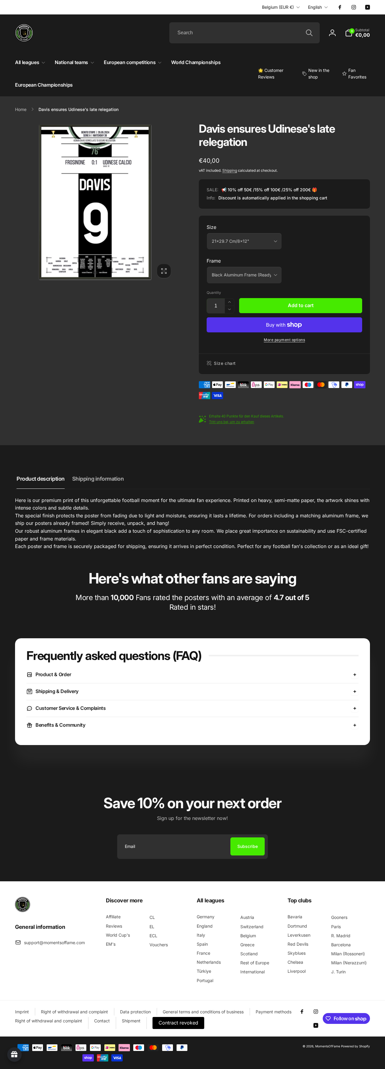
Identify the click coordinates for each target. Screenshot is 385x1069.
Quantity (214, 292)
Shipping (229, 170)
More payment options (284, 339)
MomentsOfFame (327, 1046)
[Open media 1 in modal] (95, 202)
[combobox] (244, 32)
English (315, 7)
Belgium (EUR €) (278, 7)
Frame (214, 261)
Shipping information (98, 479)
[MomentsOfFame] (22, 910)
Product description (41, 479)
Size (211, 227)
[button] (357, 32)
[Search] (309, 33)
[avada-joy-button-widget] (14, 1054)
